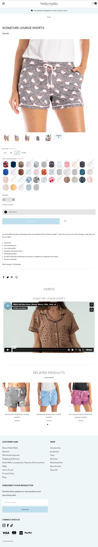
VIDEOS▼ (58, 136)
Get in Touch (7, 470)
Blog (4, 477)
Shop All (53, 470)
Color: (12, 159)
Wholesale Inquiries (11, 455)
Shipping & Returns (11, 458)
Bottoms (54, 458)
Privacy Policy (8, 473)
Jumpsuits (54, 451)
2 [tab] (50, 424)
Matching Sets (56, 462)
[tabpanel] (17, 402)
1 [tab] (47, 424)
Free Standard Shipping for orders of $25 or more (50, 10)
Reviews (5, 451)
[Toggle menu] (3, 3)
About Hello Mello (10, 447)
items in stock (7, 205)
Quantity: (5, 195)
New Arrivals (55, 466)
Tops (52, 455)
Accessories (55, 447)
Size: (8, 149)
